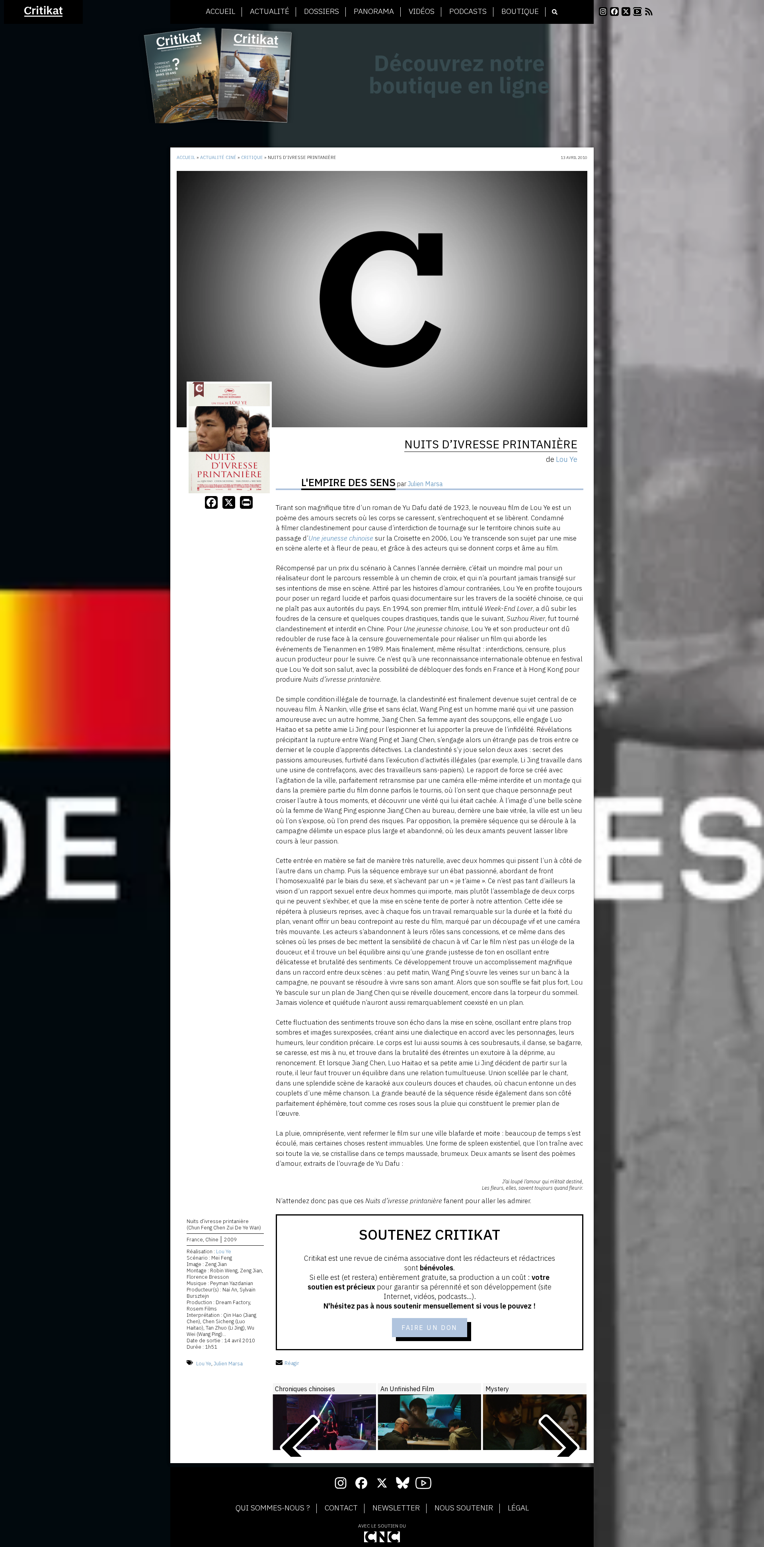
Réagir (292, 1363)
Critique (252, 157)
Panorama (374, 11)
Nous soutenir (464, 1508)
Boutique (520, 11)
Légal (518, 1508)
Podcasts (468, 11)
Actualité (269, 11)
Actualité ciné (218, 157)
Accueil (220, 11)
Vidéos (422, 11)
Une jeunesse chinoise (340, 538)
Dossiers (321, 11)
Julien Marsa (228, 1363)
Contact (341, 1508)
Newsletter (396, 1508)
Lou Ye (223, 1251)
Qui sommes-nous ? (273, 1508)
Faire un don (429, 1328)
